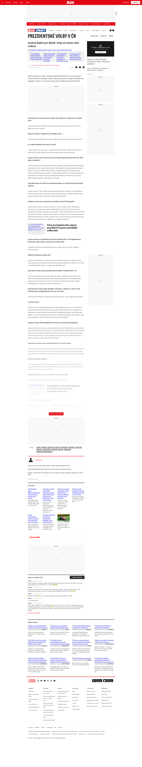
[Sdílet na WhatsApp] (83, 67)
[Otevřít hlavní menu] (2, 2)
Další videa (90, 74)
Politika (51, 30)
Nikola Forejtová (54, 65)
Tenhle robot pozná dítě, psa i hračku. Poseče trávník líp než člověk (63, 526)
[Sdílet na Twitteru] (79, 67)
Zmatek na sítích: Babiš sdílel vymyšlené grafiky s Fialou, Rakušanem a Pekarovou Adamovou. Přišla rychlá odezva (48, 507)
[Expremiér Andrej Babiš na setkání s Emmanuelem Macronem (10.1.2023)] (49, 61)
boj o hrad (67, 450)
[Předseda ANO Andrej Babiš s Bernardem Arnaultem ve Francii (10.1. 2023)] (63, 61)
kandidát (78, 447)
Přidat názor (77, 577)
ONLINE (111, 36)
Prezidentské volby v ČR (52, 36)
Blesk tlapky (95, 30)
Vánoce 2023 (35, 537)
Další (103, 30)
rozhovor (64, 447)
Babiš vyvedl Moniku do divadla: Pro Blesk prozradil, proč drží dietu (78, 499)
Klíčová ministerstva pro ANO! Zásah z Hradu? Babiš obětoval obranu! (49, 465)
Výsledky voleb (94, 36)
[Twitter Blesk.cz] (113, 30)
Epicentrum (73, 30)
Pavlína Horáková (44, 65)
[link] (38, 681)
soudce (72, 447)
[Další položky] (113, 24)
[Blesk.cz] (70, 2)
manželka (50, 447)
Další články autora (33, 479)
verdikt (54, 450)
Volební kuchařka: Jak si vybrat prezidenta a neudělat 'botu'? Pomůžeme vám (48, 527)
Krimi (87, 30)
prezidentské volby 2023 (44, 452)
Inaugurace (104, 36)
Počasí (81, 30)
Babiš (60, 450)
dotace (39, 450)
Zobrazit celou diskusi (34, 613)
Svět (65, 30)
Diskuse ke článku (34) (35, 577)
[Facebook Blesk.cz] (111, 30)
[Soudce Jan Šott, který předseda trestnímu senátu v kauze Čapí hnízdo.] (76, 59)
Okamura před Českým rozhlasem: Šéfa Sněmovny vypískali (98, 61)
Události (59, 30)
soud (38, 447)
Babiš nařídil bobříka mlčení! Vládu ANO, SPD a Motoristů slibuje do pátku (49, 469)
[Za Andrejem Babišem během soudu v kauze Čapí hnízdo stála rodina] (50, 50)
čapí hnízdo (47, 450)
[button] (97, 681)
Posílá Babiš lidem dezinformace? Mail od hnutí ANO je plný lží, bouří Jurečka (33, 502)
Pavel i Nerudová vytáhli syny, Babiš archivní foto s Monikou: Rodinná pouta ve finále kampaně (62, 504)
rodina (57, 447)
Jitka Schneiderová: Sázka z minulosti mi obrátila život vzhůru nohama (33, 527)
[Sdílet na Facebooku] (75, 67)
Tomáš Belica (35, 65)
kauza (44, 447)
